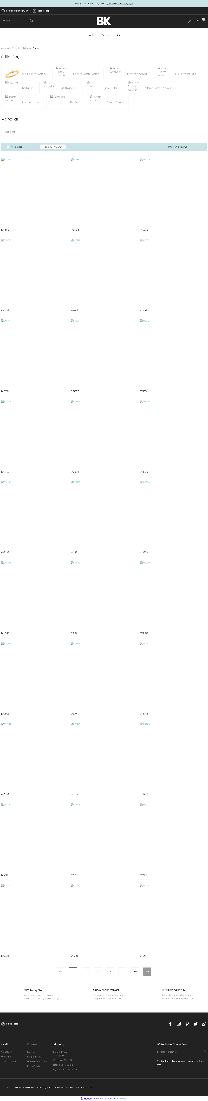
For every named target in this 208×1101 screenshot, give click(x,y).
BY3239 (144, 472)
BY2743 (144, 713)
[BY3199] (104, 594)
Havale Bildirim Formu (38, 1061)
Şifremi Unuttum (9, 1061)
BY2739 (5, 875)
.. (122, 971)
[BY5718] (173, 272)
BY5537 (75, 391)
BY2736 (5, 955)
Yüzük (36, 48)
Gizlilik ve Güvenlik (62, 1060)
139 (135, 971)
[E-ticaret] (103, 1098)
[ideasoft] (86, 1098)
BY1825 (74, 955)
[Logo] (104, 21)
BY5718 (143, 310)
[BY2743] (173, 675)
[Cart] (205, 21)
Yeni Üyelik (6, 1052)
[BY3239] (173, 433)
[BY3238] (34, 514)
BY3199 (74, 633)
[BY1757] (173, 917)
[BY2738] (104, 836)
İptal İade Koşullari (63, 1064)
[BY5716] (34, 352)
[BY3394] (104, 433)
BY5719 (74, 310)
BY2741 (74, 794)
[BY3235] (34, 594)
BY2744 (75, 713)
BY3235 (5, 633)
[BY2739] (34, 836)
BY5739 (144, 230)
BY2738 (74, 875)
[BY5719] (104, 272)
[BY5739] (173, 191)
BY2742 (5, 794)
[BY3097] (173, 594)
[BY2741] (104, 756)
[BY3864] (104, 191)
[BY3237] (104, 514)
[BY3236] (173, 514)
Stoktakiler (16, 146)
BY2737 (143, 875)
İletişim (31, 1052)
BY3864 (75, 230)
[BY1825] (104, 917)
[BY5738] (34, 272)
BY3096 (5, 713)
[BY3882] (34, 191)
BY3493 (5, 472)
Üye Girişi (6, 1056)
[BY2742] (34, 756)
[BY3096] (34, 675)
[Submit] (205, 1052)
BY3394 (75, 472)
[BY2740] (173, 756)
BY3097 (144, 633)
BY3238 (5, 552)
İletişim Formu (34, 1056)
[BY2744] (104, 675)
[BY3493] (34, 433)
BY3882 (5, 230)
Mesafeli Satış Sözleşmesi (60, 1053)
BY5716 (5, 391)
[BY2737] (173, 836)
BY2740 (144, 794)
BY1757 (143, 955)
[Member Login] (190, 21)
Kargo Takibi (33, 1066)
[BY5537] (104, 352)
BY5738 (5, 310)
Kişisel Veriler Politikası (65, 1069)
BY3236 (144, 552)
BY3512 (143, 391)
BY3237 (74, 552)
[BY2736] (34, 917)
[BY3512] (173, 352)
